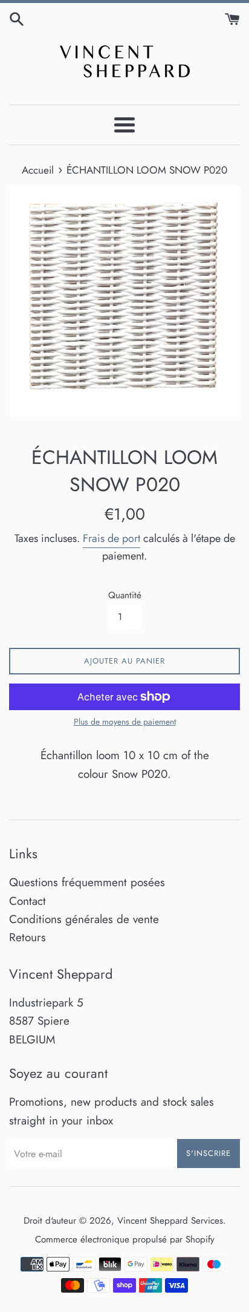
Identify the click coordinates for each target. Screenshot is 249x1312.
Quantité (124, 595)
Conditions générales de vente (84, 919)
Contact (27, 901)
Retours (27, 937)
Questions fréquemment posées (87, 882)
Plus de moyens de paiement (125, 722)
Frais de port (111, 538)
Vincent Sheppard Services (170, 1220)
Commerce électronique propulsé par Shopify (125, 1239)
